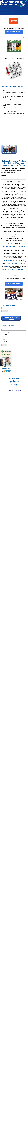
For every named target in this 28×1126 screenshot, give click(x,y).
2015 (7, 271)
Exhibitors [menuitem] (2, 11)
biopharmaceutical (21, 269)
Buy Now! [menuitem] (14, 380)
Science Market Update (17, 263)
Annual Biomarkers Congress (8, 117)
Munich (3, 271)
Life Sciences (11, 271)
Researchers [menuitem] (2, 8)
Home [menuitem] (1, 6)
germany (14, 269)
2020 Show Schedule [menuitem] (14, 378)
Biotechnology (18, 271)
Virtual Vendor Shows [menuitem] (4, 9)
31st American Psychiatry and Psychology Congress (13, 101)
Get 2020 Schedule (14, 32)
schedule (8, 266)
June (5, 269)
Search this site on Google (8, 305)
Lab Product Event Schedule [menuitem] (6, 12)
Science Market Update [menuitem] (14, 381)
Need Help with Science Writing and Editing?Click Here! (14, 21)
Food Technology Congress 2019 (9, 107)
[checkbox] (14, 338)
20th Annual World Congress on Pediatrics (11, 99)
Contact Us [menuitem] (14, 385)
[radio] (14, 335)
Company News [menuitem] (14, 382)
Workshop (9, 269)
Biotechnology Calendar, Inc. (9, 260)
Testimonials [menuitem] (2, 13)
